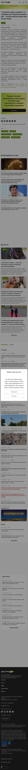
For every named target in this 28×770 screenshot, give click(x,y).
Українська (14, 392)
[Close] (24, 372)
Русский (14, 396)
